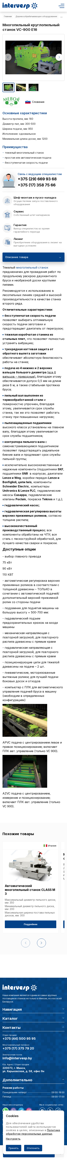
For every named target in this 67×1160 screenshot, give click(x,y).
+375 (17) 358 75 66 (37, 185)
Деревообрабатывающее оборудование (36, 16)
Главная (8, 16)
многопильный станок (32, 267)
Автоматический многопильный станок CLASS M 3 (30, 890)
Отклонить (33, 1148)
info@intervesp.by (17, 1058)
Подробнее (30, 924)
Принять (14, 1148)
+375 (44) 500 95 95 (19, 1038)
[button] (59, 57)
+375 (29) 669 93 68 (37, 179)
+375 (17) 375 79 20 (18, 1048)
